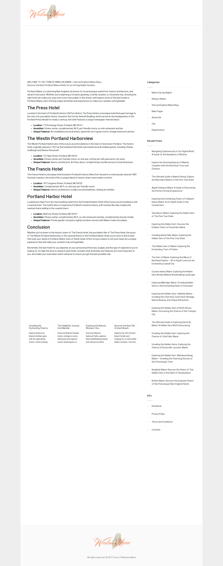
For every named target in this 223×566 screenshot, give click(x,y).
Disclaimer (157, 406)
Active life (156, 117)
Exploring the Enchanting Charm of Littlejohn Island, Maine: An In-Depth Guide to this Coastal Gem (173, 202)
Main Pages (157, 111)
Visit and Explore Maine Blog (165, 105)
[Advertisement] (111, 56)
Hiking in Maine (159, 99)
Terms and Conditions (162, 422)
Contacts (156, 429)
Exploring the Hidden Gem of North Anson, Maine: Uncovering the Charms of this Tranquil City (174, 311)
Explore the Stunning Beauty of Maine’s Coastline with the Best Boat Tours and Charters (170, 165)
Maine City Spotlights (162, 92)
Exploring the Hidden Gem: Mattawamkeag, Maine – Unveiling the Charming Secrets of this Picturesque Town (172, 358)
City (153, 124)
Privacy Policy (158, 414)
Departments (158, 130)
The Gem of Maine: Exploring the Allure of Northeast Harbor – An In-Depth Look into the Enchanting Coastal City (173, 260)
